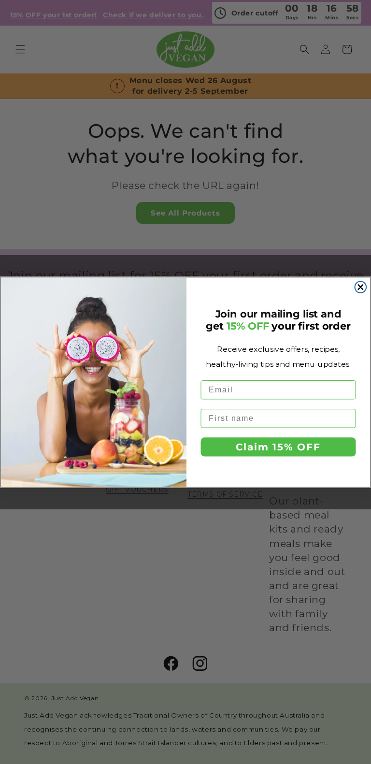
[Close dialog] (361, 287)
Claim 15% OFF (278, 447)
